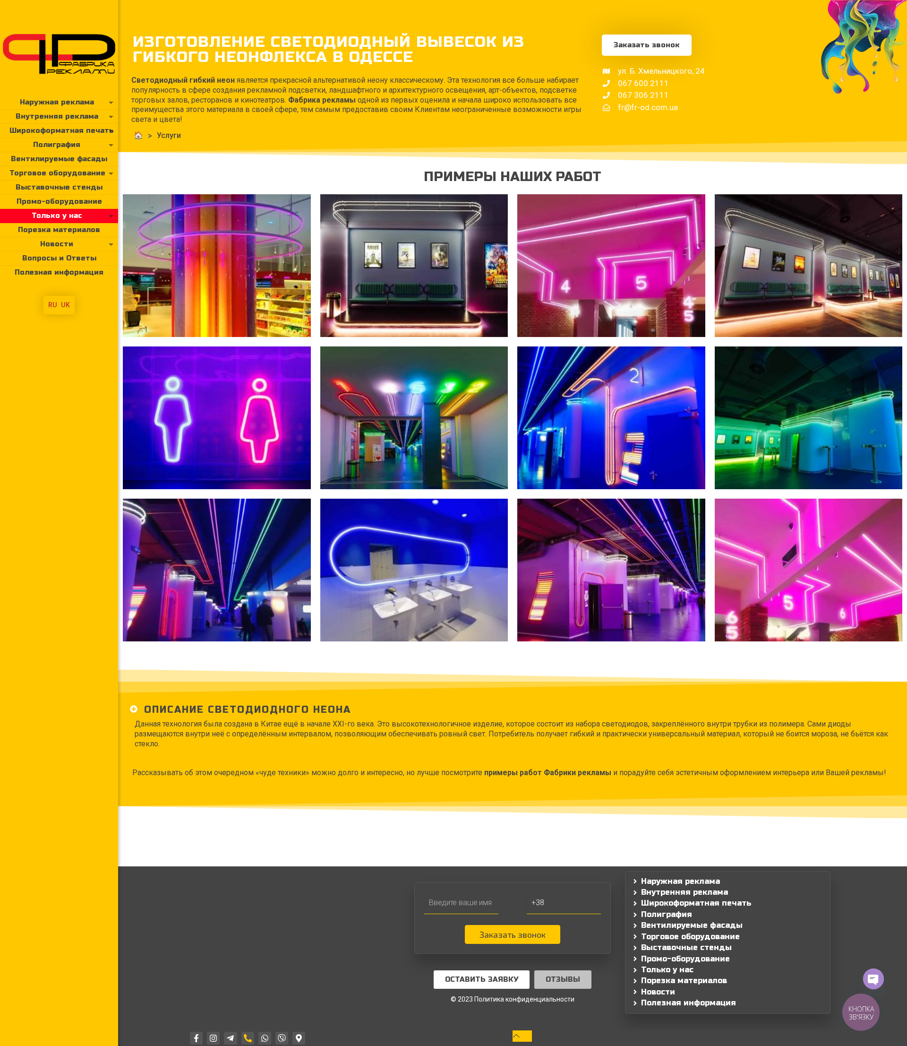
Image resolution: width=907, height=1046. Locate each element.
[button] (512, 710)
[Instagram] (213, 1038)
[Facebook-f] (196, 1038)
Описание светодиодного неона (247, 710)
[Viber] (281, 1038)
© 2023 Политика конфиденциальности (512, 999)
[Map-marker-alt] (298, 1038)
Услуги (169, 135)
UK (65, 305)
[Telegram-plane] (230, 1038)
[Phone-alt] (247, 1038)
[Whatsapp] (264, 1038)
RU (52, 305)
